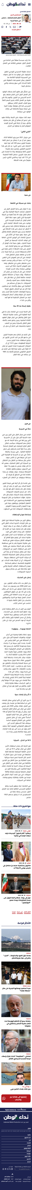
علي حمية (20, 912)
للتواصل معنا (18, 1181)
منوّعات (29, 1154)
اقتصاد (29, 1143)
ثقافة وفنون (27, 1148)
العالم (29, 1146)
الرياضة (29, 1151)
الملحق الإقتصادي (25, 12)
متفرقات (14, 1131)
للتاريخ (29, 1159)
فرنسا (14, 912)
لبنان (29, 1128)
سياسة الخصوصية (27, 1181)
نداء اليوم (25, 1131)
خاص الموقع (3, 1131)
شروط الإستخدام (27, 1179)
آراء (30, 1140)
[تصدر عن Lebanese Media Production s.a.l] (16, 1117)
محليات (20, 1131)
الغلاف (29, 1131)
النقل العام (27, 912)
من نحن (29, 1177)
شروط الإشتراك (18, 1179)
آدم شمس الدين (15, 15)
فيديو (29, 1162)
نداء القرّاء (9, 1131)
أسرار (18, 1131)
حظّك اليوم (28, 1156)
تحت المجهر (28, 1137)
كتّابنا (29, 1135)
